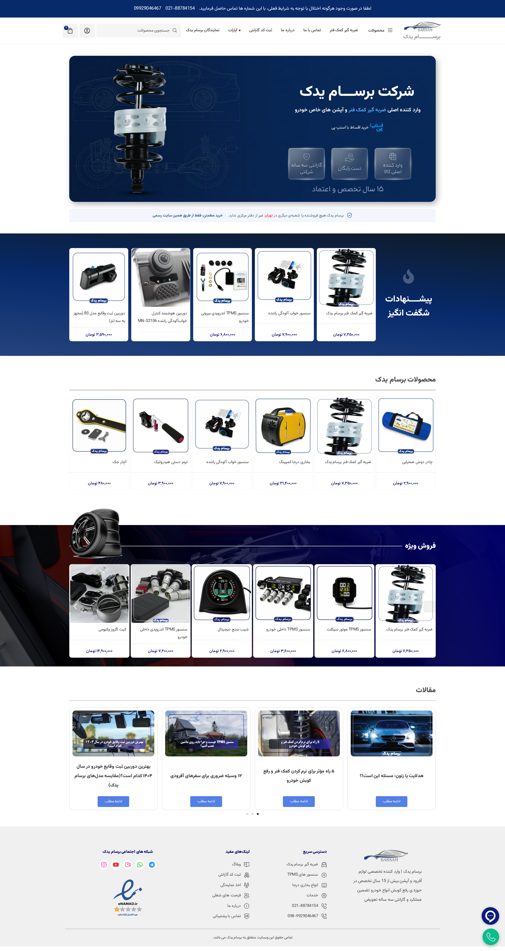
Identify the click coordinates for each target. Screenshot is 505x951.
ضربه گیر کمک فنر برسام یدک (349, 313)
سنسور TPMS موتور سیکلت (349, 629)
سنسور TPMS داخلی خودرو (288, 629)
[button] (75, 607)
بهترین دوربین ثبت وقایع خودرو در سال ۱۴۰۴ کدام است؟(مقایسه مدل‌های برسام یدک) (113, 776)
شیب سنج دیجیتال (233, 629)
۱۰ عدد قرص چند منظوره (107, 462)
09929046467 (147, 8)
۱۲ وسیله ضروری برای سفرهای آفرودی (206, 776)
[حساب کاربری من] (87, 31)
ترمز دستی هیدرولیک (232, 462)
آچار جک (181, 462)
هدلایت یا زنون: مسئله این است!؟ (392, 776)
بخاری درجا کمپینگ (355, 462)
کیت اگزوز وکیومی (112, 629)
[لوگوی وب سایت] (422, 30)
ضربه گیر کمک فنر (367, 110)
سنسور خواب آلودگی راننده (289, 313)
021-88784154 (180, 8)
